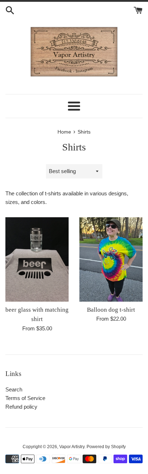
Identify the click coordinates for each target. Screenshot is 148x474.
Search (13, 389)
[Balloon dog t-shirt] (111, 259)
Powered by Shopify (106, 446)
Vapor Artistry (71, 446)
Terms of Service (25, 398)
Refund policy (21, 407)
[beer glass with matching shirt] (37, 259)
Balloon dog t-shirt (111, 309)
